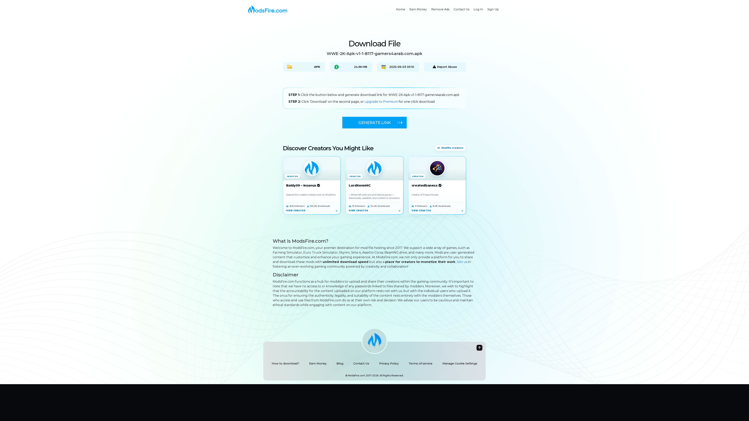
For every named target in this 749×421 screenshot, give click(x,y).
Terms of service (420, 363)
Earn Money (318, 363)
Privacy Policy (389, 363)
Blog (339, 363)
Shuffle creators (452, 147)
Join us (462, 262)
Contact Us (361, 363)
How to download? (285, 363)
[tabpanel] (374, 98)
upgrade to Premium (382, 101)
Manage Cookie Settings (459, 363)
